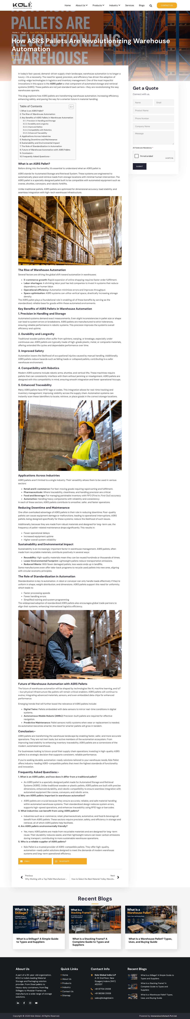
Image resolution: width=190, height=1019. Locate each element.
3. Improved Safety (34, 127)
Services (129, 5)
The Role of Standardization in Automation (42, 146)
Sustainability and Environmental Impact (41, 143)
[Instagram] (30, 1003)
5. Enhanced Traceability (36, 133)
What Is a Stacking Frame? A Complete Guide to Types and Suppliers (90, 941)
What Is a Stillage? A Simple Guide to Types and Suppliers (37, 940)
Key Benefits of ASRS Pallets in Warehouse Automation (47, 117)
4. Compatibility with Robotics (39, 130)
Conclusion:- (28, 153)
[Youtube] (36, 1003)
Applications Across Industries (36, 136)
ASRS (25, 299)
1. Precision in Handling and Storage (41, 121)
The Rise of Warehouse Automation (38, 114)
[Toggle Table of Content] (70, 106)
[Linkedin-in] (18, 1003)
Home (68, 5)
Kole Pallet (113, 760)
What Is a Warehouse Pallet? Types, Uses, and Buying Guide (150, 940)
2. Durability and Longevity (37, 124)
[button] (151, 5)
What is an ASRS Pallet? (32, 111)
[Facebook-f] (24, 1003)
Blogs (142, 5)
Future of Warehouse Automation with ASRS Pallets (46, 150)
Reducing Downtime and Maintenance (39, 139)
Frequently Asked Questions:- (36, 156)
